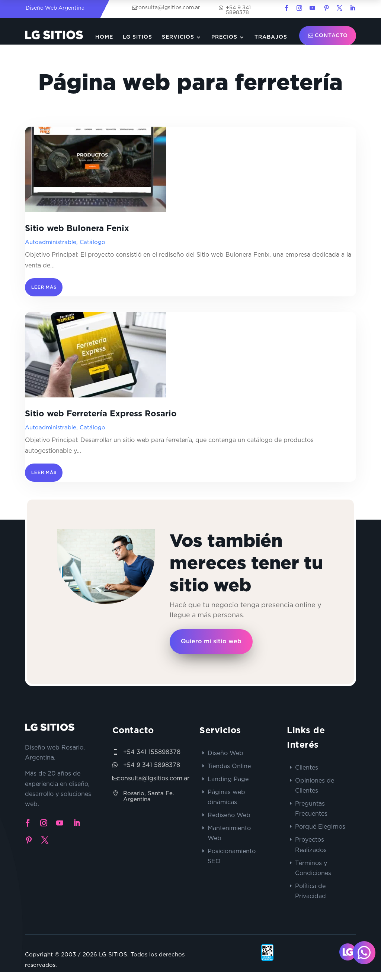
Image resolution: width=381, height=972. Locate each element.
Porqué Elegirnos (320, 826)
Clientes (306, 767)
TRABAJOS (270, 37)
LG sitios (137, 37)
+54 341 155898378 (151, 751)
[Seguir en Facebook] (286, 8)
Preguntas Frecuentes (311, 808)
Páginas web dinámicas (226, 797)
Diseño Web (225, 753)
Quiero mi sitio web (211, 641)
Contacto (331, 35)
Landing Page (228, 779)
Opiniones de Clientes (314, 785)
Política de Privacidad (310, 890)
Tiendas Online (229, 766)
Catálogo (92, 242)
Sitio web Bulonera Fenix (77, 228)
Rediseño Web (229, 815)
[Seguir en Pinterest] (326, 8)
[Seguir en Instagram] (299, 8)
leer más (44, 287)
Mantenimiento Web (229, 833)
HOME (104, 37)
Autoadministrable (50, 242)
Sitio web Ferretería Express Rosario (101, 414)
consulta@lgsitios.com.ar (153, 778)
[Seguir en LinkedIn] (352, 8)
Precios (224, 37)
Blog (278, 57)
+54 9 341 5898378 (151, 764)
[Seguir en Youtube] (312, 8)
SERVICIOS (178, 37)
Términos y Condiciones (313, 867)
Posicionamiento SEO (232, 856)
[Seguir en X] (339, 8)
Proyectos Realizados (311, 844)
